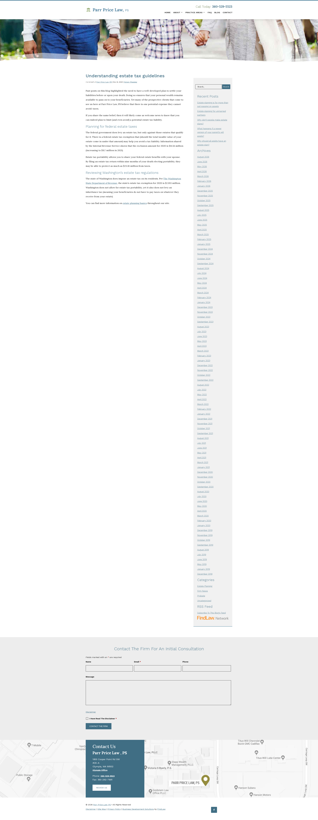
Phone (185, 662)
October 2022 (203, 375)
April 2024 (202, 288)
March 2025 (203, 234)
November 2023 (205, 312)
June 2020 (202, 501)
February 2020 (204, 520)
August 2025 (203, 210)
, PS (110, 753)
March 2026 (203, 176)
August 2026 (203, 157)
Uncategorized (204, 600)
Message (90, 677)
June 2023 (202, 336)
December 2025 (205, 191)
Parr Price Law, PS (104, 82)
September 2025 (205, 205)
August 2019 (203, 550)
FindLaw (161, 809)
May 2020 (202, 506)
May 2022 (202, 394)
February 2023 (204, 355)
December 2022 (205, 365)
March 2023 (203, 351)
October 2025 (203, 200)
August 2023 (203, 326)
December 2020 (205, 472)
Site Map (102, 809)
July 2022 (201, 389)
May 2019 (201, 564)
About (176, 12)
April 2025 (202, 229)
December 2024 (205, 249)
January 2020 (203, 525)
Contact (227, 12)
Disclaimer (91, 712)
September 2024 (205, 263)
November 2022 (205, 370)
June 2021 (202, 448)
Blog (217, 12)
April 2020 (202, 511)
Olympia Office (100, 770)
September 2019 (205, 545)
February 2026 (204, 181)
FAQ (210, 12)
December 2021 (204, 419)
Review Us (101, 788)
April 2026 (202, 171)
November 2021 (204, 423)
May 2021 (201, 453)
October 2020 (203, 482)
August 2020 (203, 491)
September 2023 (205, 321)
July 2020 (201, 496)
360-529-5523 (222, 7)
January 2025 (203, 244)
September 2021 (205, 433)
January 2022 (203, 414)
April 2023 (202, 346)
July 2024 (201, 273)
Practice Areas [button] (193, 12)
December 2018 (204, 574)
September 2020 (205, 486)
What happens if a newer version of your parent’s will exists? (210, 132)
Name (88, 662)
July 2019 (201, 554)
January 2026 (203, 186)
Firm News (202, 591)
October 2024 (203, 258)
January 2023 (203, 360)
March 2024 (203, 292)
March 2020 (203, 516)
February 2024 (204, 297)
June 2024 (202, 278)
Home (168, 12)
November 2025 (205, 195)
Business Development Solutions (138, 809)
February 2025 (204, 239)
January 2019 (203, 569)
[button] (315, 802)
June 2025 (202, 220)
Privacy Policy (114, 809)
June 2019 (202, 559)
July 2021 (201, 443)
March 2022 (203, 404)
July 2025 (201, 215)
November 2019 (205, 535)
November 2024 (205, 254)
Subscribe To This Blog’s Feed (211, 613)
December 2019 (204, 530)
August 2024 (203, 268)
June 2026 (202, 161)
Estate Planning (130, 82)
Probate (201, 596)
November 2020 (205, 477)
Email (137, 662)
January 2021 (203, 467)
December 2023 (205, 307)
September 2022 (205, 380)
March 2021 (202, 462)
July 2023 (201, 331)
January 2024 (203, 302)
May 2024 (202, 283)
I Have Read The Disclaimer (103, 719)
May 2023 (202, 341)
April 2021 (201, 457)
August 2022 (203, 385)
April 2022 (202, 399)
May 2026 (202, 166)
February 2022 (204, 409)
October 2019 (203, 540)
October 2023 (203, 317)
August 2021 (203, 438)
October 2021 (203, 428)
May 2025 (202, 225)
